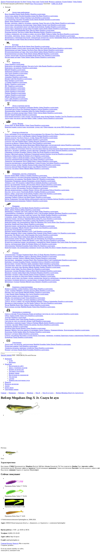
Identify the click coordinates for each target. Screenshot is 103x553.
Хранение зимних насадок (14, 296)
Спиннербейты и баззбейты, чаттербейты (19, 213)
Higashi (7, 79)
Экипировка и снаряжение (21, 312)
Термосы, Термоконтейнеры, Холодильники (59, 330)
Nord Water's (26, 220)
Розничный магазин (13, 2)
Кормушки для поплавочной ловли (53, 145)
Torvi (26, 316)
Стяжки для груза (11, 299)
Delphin (21, 141)
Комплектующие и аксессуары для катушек (20, 48)
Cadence (7, 95)
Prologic (42, 27)
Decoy (25, 161)
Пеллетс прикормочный (34, 186)
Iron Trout (32, 143)
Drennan (38, 258)
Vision (41, 28)
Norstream (22, 107)
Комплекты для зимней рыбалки (16, 66)
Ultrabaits (38, 183)
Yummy (59, 247)
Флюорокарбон (10, 111)
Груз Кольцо (46, 134)
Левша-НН (26, 240)
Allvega (43, 184)
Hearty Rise (56, 222)
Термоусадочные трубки (13, 165)
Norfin (17, 316)
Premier (7, 88)
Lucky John (38, 66)
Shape (36, 211)
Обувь (7, 316)
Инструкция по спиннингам (18, 375)
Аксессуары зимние (12, 16)
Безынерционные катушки (14, 54)
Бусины (43, 163)
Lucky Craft (22, 136)
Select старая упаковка (25, 233)
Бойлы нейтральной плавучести (36, 199)
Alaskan (12, 316)
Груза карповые (36, 134)
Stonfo (22, 14)
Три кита (46, 23)
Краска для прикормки (12, 184)
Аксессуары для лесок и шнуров (16, 118)
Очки (7, 319)
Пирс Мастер (30, 30)
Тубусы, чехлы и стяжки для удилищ (17, 301)
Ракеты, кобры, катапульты (14, 193)
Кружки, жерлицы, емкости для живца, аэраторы (22, 23)
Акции (7, 386)
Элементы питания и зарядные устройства (19, 348)
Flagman (28, 18)
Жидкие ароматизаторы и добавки (16, 190)
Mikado (7, 97)
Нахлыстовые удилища (13, 264)
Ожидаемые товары (11, 389)
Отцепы (7, 30)
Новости (8, 382)
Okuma (19, 46)
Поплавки (8, 158)
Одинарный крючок (38, 154)
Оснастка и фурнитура (20, 132)
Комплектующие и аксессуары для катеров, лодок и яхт (24, 127)
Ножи (22, 39)
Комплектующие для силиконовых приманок (20, 247)
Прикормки (9, 181)
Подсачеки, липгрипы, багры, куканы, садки (20, 36)
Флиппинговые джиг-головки (15, 139)
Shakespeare (9, 71)
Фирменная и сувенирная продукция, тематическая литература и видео (29, 37)
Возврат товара (14, 373)
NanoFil (7, 115)
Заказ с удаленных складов (18, 368)
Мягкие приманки (11, 233)
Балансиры (8, 235)
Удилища (15, 253)
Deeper (53, 344)
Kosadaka (12, 14)
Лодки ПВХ (9, 125)
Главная (3, 543)
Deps (38, 307)
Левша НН (39, 138)
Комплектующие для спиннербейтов (17, 222)
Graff (34, 321)
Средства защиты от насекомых (28, 330)
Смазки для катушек (12, 55)
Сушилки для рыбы (11, 325)
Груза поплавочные (24, 134)
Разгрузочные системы (13, 307)
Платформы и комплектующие (15, 323)
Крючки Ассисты (51, 154)
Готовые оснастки (11, 136)
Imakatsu (52, 213)
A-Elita (52, 23)
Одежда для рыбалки (12, 335)
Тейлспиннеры (10, 246)
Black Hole (32, 265)
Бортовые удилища (11, 274)
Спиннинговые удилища (13, 254)
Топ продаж (13, 377)
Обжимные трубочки (12, 152)
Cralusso (22, 18)
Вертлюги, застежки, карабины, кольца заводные (22, 150)
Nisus (37, 348)
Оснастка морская (11, 167)
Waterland (28, 219)
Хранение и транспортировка (22, 287)
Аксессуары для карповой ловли (16, 27)
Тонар (41, 23)
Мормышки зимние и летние (15, 215)
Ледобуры (8, 328)
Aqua (45, 219)
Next (2, 458)
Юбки (23, 209)
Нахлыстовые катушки (13, 57)
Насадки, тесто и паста (13, 192)
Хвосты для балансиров (13, 244)
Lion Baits (31, 27)
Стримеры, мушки (11, 217)
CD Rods (40, 254)
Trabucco (49, 34)
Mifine (31, 168)
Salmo (54, 34)
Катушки (15, 44)
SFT (38, 179)
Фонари (7, 350)
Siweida (21, 16)
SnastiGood (16, 224)
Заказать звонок (6, 355)
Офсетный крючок (17, 154)
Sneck (53, 150)
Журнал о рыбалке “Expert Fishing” (61, 2)
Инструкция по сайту (16, 366)
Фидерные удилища (12, 256)
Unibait (27, 183)
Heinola (23, 328)
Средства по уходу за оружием (52, 314)
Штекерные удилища (12, 282)
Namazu (24, 50)
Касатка (33, 290)
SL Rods (23, 2)
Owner (49, 150)
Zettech (34, 136)
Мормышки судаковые (12, 211)
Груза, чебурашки (11, 134)
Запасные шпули (10, 46)
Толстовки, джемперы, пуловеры (49, 335)
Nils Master (25, 208)
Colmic (34, 118)
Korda (32, 19)
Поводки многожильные (51, 148)
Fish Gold (14, 30)
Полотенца (8, 332)
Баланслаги (9, 229)
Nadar (31, 246)
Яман (41, 16)
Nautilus (48, 27)
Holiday (32, 292)
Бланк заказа (9, 387)
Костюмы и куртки (26, 335)
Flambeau (26, 289)
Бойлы (7, 199)
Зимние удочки (10, 269)
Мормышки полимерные (13, 220)
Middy (43, 34)
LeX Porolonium (39, 238)
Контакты (12, 362)
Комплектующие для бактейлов (16, 226)
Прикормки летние (33, 181)
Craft (20, 346)
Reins (65, 37)
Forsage (7, 89)
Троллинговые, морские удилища (16, 265)
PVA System (9, 195)
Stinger (36, 19)
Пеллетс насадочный (18, 186)
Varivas (39, 109)
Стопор (37, 163)
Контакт (37, 141)
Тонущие (21, 199)
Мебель (14, 330)
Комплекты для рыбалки (13, 68)
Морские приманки (11, 228)
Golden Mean (28, 32)
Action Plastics (47, 233)
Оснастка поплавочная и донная (16, 163)
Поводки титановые (18, 148)
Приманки (16, 206)
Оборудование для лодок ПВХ (54, 127)
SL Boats (17, 125)
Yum (25, 179)
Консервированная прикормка (15, 201)
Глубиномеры (9, 18)
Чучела (19, 314)
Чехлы (7, 305)
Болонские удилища (12, 271)
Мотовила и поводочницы (14, 303)
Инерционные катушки (13, 50)
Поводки (8, 148)
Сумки (7, 294)
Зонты (41, 330)
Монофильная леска (12, 107)
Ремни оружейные (35, 314)
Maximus (75, 37)
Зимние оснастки (11, 138)
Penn (33, 46)
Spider (41, 211)
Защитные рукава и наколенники (72, 335)
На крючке (43, 177)
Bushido (42, 19)
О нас (11, 360)
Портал (3, 2)
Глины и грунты (10, 188)
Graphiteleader (57, 260)
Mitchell (40, 54)
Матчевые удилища (11, 258)
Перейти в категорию (38, 14)
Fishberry (15, 197)
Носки (35, 335)
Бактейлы (8, 224)
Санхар (35, 215)
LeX (40, 244)
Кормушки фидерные (20, 145)
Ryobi (24, 46)
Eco (33, 269)
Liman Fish (35, 16)
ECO (32, 156)
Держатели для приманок (13, 161)
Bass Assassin (38, 233)
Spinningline (22, 30)
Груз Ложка (55, 134)
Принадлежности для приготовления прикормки (21, 177)
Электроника (16, 342)
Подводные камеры (11, 346)
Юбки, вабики (10, 209)
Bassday (28, 136)
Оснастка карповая (11, 159)
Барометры (8, 326)
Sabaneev (52, 36)
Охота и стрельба (11, 314)
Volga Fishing (77, 2)
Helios (36, 244)
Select (34, 161)
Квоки (7, 21)
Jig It (15, 229)
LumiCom (30, 211)
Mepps (12, 208)
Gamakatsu (30, 107)
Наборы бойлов (53, 199)
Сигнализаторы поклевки (14, 19)
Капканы (25, 314)
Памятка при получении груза (19, 380)
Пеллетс (7, 186)
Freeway (27, 138)
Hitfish (29, 161)
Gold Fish (13, 79)
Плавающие (14, 199)
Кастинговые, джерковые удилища (17, 260)
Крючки (7, 154)
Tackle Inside (44, 2)
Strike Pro (31, 111)
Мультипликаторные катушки (15, 52)
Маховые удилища (11, 273)
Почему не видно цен (16, 369)
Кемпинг (8, 330)
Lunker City (56, 233)
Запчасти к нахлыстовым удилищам (32, 280)
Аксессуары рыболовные (21, 12)
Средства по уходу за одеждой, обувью (18, 321)
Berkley (27, 14)
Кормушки (8, 145)
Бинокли (8, 334)
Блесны (7, 208)
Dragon (37, 57)
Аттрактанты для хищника (14, 179)
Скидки (11, 378)
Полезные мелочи (11, 32)
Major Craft (48, 260)
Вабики (18, 209)
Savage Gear (46, 25)
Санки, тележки (10, 290)
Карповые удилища (11, 262)
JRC (6, 86)
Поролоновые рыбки (12, 238)
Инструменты (30, 39)
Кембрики (31, 163)
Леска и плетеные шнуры (21, 106)
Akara (12, 21)
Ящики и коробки (11, 289)
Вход (32, 4)
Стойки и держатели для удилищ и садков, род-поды (23, 34)
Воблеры (8, 231)
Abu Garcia (44, 48)
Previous (3, 448)
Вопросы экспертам (12, 384)
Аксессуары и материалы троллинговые (18, 25)
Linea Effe (8, 100)
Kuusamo (31, 235)
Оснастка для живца (12, 168)
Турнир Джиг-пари (33, 2)
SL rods (69, 37)
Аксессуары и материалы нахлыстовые (18, 28)
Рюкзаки (8, 292)
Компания (8, 359)
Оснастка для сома (11, 141)
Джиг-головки (10, 147)
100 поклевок (20, 183)
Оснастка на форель (12, 143)
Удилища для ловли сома (13, 267)
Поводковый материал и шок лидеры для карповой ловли (25, 116)
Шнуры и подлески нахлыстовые (16, 113)
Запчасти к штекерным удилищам (54, 278)
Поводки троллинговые (34, 148)
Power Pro (20, 109)
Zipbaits (19, 231)
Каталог (9, 543)
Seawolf (58, 150)
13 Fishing (8, 82)
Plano (36, 289)
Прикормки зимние (20, 181)
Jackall (13, 231)
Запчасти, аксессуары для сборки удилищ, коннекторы (23, 278)
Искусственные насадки (13, 240)
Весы (6, 14)
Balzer (45, 113)
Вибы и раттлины (11, 237)
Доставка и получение (16, 371)
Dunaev (23, 184)
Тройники (27, 154)
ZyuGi (39, 147)
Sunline (18, 111)
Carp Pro (64, 116)
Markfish (56, 177)
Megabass (36, 32)
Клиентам (8, 364)
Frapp (22, 224)
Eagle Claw (41, 55)
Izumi (29, 237)
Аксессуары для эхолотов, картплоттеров (19, 344)
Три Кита (21, 32)
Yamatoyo (33, 109)
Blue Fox (18, 208)
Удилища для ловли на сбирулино (16, 276)
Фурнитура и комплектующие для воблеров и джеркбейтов (25, 242)
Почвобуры (9, 337)
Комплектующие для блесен (14, 219)
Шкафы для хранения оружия (15, 298)
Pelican (32, 183)
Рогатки (7, 175)
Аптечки (8, 317)
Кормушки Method (34, 145)
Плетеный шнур (10, 109)
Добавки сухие (10, 183)
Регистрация (38, 4)
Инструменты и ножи (12, 39)
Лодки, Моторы (17, 123)
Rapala (18, 14)
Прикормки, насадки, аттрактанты (24, 174)
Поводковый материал (68, 148)
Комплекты (16, 62)
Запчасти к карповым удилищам (77, 278)
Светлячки (50, 163)
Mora (14, 328)
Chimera (31, 141)
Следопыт (26, 290)
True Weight (42, 215)
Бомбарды (8, 156)
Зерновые (8, 197)
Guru (33, 18)
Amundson (8, 77)
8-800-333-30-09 (57, 4)
